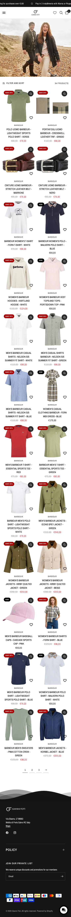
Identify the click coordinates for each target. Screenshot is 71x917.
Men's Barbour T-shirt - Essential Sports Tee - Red (18, 468)
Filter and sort (15, 83)
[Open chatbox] (63, 910)
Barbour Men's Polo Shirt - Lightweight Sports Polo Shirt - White (18, 526)
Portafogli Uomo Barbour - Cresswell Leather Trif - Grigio (52, 133)
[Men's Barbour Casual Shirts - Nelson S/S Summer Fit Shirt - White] (18, 329)
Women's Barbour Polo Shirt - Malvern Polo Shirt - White (52, 695)
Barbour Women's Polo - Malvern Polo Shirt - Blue (52, 244)
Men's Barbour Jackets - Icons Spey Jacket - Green (52, 524)
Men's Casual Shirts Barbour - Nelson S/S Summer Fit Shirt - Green (52, 356)
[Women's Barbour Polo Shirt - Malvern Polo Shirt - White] (52, 668)
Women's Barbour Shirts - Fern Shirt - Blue (52, 638)
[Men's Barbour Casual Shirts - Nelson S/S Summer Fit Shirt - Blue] (18, 385)
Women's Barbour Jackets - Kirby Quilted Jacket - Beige (52, 584)
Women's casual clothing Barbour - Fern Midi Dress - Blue (52, 412)
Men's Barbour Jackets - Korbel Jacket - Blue (52, 750)
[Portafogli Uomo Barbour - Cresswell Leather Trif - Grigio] (52, 105)
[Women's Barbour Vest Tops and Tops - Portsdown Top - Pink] (52, 273)
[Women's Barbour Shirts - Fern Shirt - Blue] (52, 612)
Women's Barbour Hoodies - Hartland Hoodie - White (19, 300)
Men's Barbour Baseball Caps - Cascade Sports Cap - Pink (19, 639)
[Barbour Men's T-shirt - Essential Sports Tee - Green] (52, 441)
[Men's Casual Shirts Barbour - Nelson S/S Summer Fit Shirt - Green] (52, 329)
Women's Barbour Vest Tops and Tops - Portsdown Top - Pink (52, 300)
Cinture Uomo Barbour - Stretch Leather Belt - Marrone (19, 189)
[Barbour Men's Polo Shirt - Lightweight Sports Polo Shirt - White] (18, 497)
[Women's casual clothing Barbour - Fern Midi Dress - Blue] (52, 385)
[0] (66, 13)
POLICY (11, 849)
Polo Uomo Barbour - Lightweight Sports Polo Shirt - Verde (18, 133)
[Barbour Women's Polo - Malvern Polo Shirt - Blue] (52, 217)
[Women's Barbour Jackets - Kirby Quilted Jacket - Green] (18, 556)
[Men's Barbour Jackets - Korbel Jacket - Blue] (52, 724)
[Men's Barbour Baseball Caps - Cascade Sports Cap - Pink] (18, 612)
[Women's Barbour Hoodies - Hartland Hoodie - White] (18, 273)
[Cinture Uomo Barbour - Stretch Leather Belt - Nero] (52, 161)
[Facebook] (9, 832)
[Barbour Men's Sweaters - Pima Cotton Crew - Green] (18, 724)
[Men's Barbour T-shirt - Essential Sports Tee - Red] (18, 441)
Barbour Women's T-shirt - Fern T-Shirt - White (18, 243)
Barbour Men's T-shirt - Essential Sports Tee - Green (52, 468)
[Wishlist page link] (54, 12)
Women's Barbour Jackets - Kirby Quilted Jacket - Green (19, 584)
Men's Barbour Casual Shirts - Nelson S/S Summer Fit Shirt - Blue (19, 412)
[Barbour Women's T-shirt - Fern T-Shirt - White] (18, 217)
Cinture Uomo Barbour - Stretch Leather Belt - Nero (52, 189)
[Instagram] (17, 832)
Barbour (18, 125)
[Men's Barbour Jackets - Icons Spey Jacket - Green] (52, 497)
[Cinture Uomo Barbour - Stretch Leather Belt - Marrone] (18, 161)
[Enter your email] (62, 876)
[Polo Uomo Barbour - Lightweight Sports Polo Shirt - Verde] (18, 105)
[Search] (61, 13)
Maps (8, 825)
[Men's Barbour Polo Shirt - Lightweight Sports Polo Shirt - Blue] (18, 668)
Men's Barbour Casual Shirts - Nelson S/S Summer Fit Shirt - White (18, 356)
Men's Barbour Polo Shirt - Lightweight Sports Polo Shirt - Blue (19, 695)
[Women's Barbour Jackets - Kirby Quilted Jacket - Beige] (52, 556)
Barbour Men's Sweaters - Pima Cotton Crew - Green (18, 751)
